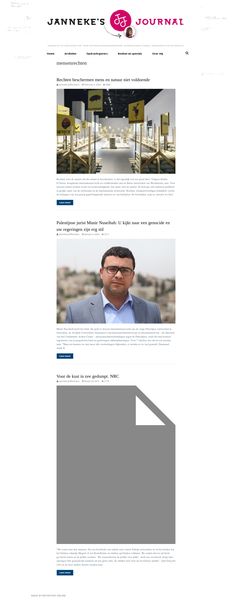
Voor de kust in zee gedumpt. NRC (88, 376)
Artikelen (70, 53)
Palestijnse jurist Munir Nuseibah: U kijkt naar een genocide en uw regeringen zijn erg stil (113, 226)
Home (50, 53)
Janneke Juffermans (69, 84)
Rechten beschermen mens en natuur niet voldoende (103, 79)
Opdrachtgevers (97, 53)
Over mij (157, 53)
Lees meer (65, 202)
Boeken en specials (130, 53)
